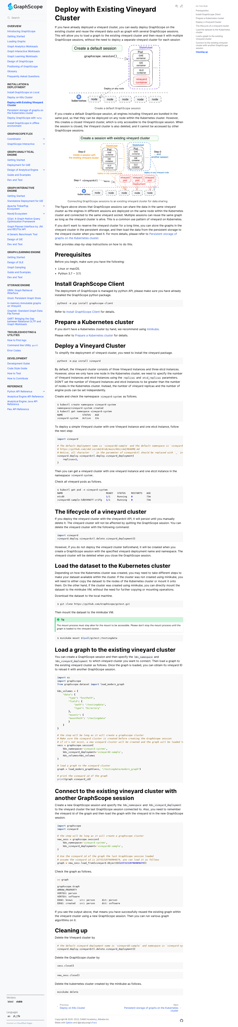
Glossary (12, 71)
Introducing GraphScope (21, 31)
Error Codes (14, 350)
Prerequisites (202, 10)
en (9, 1016)
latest (10, 1001)
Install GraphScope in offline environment (23, 124)
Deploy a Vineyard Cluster (208, 22)
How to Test (14, 373)
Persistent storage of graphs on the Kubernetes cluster (25, 111)
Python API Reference (19, 391)
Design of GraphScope (20, 61)
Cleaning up (202, 52)
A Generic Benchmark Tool (22, 234)
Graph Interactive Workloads (23, 51)
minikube (153, 329)
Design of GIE (15, 239)
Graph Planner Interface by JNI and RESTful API (25, 228)
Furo (94, 1022)
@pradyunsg (84, 1022)
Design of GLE (15, 262)
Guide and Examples (19, 174)
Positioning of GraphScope (22, 66)
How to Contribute (17, 378)
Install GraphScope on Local (23, 92)
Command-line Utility (22, 345)
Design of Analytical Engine (22, 169)
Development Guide (18, 363)
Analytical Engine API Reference (25, 396)
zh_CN (16, 1016)
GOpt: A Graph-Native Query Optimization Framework (23, 220)
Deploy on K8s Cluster (20, 97)
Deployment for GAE (18, 164)
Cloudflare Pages (24, 1023)
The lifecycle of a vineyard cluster (212, 26)
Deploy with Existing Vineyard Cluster (25, 104)
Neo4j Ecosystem (17, 213)
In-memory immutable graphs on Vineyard (24, 304)
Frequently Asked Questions (23, 76)
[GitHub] (181, 1021)
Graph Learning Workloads (22, 56)
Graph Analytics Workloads (22, 46)
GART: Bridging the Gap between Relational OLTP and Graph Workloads (24, 321)
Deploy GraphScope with (24, 117)
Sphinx (69, 1022)
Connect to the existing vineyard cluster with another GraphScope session (212, 45)
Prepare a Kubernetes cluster (210, 18)
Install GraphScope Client (208, 14)
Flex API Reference (18, 409)
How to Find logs (16, 340)
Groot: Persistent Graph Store (24, 298)
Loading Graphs (16, 41)
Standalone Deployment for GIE (25, 200)
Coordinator (14, 138)
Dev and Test (14, 179)
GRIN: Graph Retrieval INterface (19, 291)
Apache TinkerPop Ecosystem (17, 207)
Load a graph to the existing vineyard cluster (209, 37)
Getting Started (16, 36)
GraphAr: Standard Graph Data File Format (25, 312)
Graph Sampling (16, 267)
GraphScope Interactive (20, 143)
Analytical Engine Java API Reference (22, 403)
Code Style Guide (17, 368)
